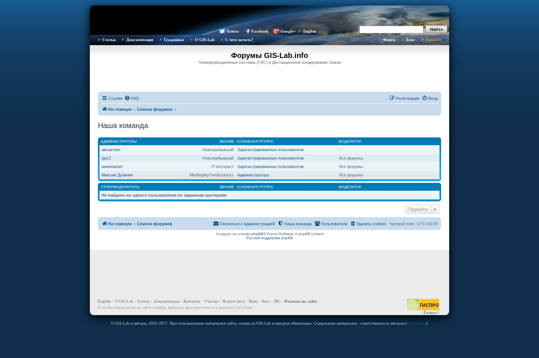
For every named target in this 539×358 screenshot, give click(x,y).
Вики (253, 301)
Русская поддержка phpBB (269, 238)
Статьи (108, 39)
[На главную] (269, 16)
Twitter (232, 31)
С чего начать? (239, 39)
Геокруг (431, 312)
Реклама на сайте (301, 301)
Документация (139, 39)
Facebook (259, 31)
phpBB (257, 234)
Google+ (288, 31)
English (309, 31)
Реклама (434, 39)
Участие (211, 301)
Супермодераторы (120, 187)
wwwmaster (112, 166)
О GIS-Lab (204, 39)
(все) (240, 301)
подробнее (416, 323)
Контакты (191, 301)
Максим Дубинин (117, 175)
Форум (389, 39)
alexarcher (111, 149)
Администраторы (119, 141)
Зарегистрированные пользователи (270, 149)
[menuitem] (131, 98)
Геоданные (174, 39)
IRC (277, 301)
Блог (410, 39)
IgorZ (106, 158)
